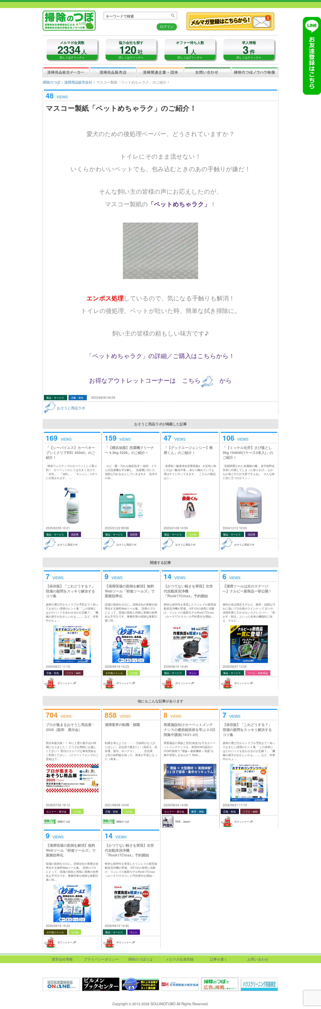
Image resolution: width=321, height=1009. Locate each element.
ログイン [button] (167, 26)
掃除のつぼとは (140, 959)
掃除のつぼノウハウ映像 (254, 72)
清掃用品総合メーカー (66, 72)
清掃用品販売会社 (113, 72)
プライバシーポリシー (101, 959)
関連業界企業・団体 (160, 72)
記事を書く (218, 959)
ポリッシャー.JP (66, 683)
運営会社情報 (62, 959)
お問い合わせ (207, 72)
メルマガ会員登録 (180, 959)
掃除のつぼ (51, 82)
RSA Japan (182, 821)
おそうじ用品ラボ (71, 407)
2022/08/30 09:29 (103, 397)
